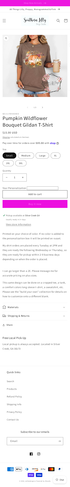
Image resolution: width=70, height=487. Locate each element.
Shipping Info (14, 404)
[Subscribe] (59, 441)
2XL (8, 163)
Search (10, 381)
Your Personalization (14, 188)
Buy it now (35, 204)
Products (12, 388)
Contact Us (13, 419)
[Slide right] (42, 107)
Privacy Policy (14, 411)
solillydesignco (30, 481)
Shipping (6, 137)
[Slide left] (27, 107)
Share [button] (9, 324)
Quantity (7, 170)
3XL (21, 163)
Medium (26, 155)
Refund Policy (14, 396)
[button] (4, 20)
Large (42, 155)
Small (9, 155)
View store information (18, 224)
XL (55, 155)
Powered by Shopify (43, 481)
